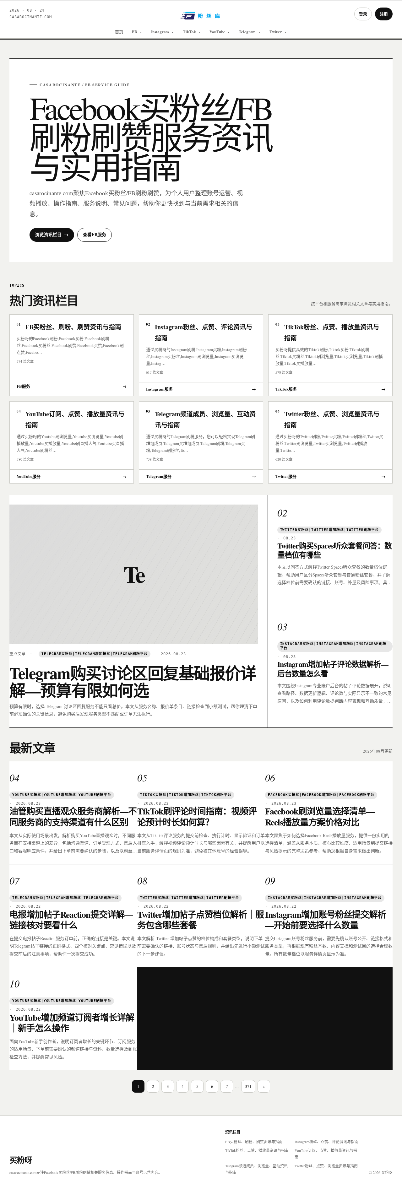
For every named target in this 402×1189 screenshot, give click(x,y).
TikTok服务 (330, 389)
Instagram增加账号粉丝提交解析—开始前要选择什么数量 (325, 920)
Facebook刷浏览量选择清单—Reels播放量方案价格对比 (320, 817)
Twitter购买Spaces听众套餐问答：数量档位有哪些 (334, 550)
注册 (384, 14)
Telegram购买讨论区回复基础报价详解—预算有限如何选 (132, 681)
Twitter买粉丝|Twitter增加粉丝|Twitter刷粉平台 (329, 530)
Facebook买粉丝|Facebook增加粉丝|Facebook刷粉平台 (321, 795)
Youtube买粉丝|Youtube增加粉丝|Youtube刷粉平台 (61, 795)
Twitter (275, 32)
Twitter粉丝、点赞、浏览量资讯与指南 (326, 1165)
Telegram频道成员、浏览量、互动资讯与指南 (256, 1169)
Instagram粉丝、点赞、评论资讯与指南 (326, 1141)
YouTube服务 (72, 476)
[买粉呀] (201, 18)
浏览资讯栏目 (51, 234)
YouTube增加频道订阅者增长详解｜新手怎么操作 (71, 1023)
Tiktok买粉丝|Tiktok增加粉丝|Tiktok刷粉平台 (185, 795)
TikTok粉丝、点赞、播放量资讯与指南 (257, 1150)
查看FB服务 (94, 234)
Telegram (247, 32)
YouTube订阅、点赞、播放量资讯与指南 (326, 1153)
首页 (119, 32)
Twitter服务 (330, 476)
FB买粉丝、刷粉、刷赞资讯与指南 (254, 1141)
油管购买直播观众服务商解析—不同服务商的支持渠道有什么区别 (73, 817)
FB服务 (72, 386)
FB (134, 32)
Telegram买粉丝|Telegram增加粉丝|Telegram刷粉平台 (94, 654)
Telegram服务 (201, 476)
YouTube (217, 32)
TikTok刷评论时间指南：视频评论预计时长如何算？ (197, 817)
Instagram (160, 32)
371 (248, 1086)
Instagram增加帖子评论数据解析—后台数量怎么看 (332, 668)
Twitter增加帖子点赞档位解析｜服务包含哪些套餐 (200, 920)
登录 (363, 14)
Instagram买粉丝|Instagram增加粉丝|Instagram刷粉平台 (333, 646)
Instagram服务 (201, 389)
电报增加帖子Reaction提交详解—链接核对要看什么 (71, 920)
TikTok (189, 32)
